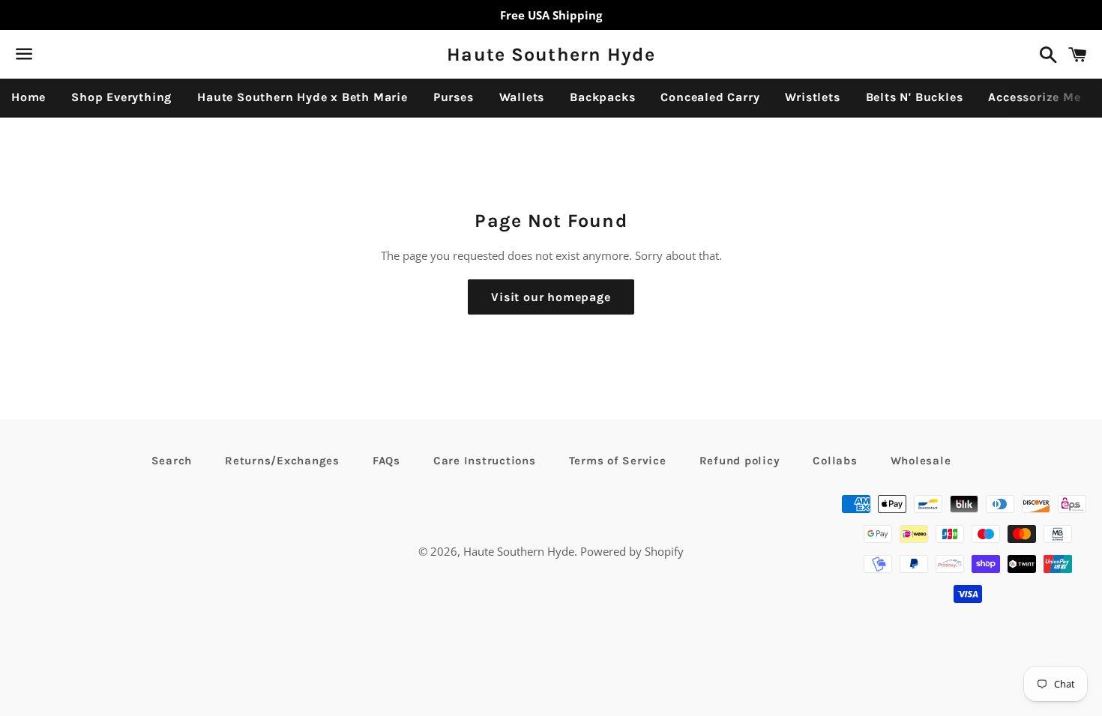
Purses (453, 97)
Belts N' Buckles (914, 97)
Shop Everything (121, 97)
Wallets (522, 97)
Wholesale (921, 460)
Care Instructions (484, 460)
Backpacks (602, 97)
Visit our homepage (550, 297)
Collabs (835, 460)
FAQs (386, 460)
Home (28, 97)
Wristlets (812, 97)
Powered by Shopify (632, 551)
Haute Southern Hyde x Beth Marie (302, 97)
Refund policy (739, 460)
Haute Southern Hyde (551, 54)
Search (172, 460)
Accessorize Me (1034, 97)
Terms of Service (617, 460)
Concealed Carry (709, 97)
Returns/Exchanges (282, 460)
